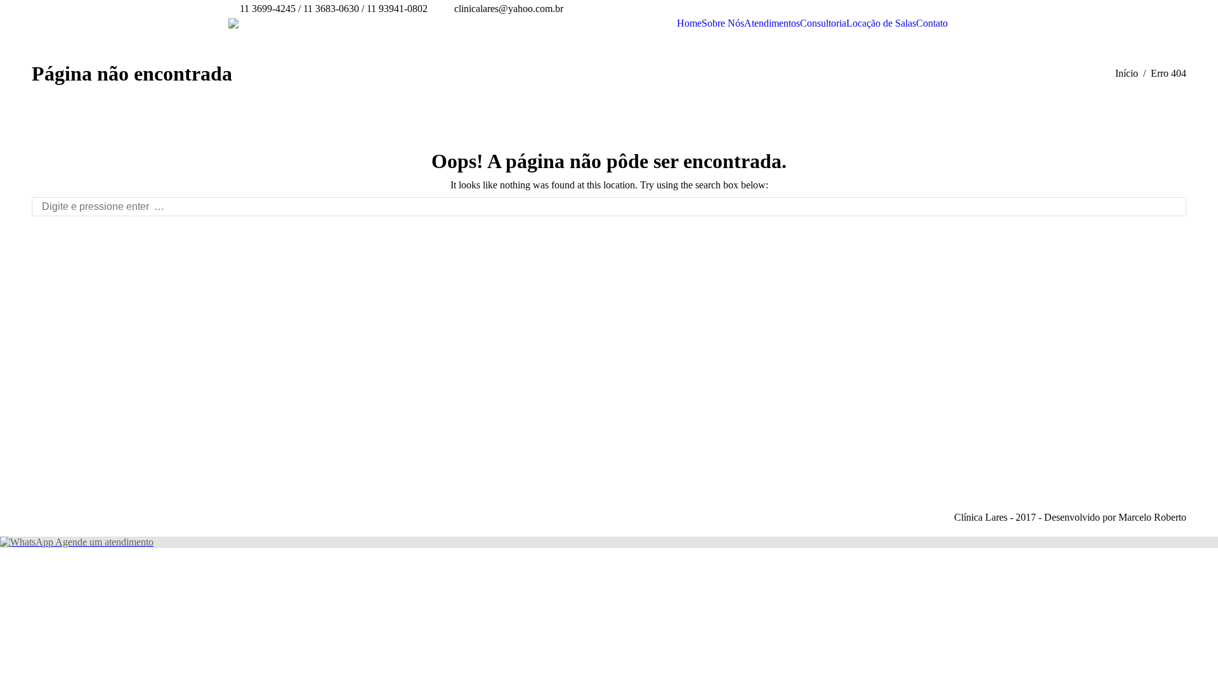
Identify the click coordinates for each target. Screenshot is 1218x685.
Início (1126, 73)
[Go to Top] (1198, 665)
